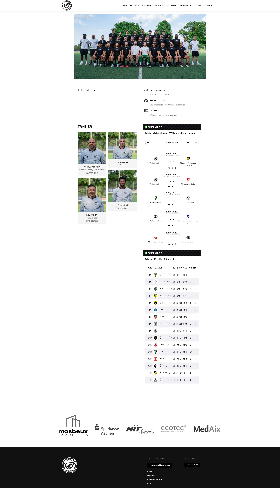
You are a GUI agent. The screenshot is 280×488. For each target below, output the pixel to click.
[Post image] (79, 430)
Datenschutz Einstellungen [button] (160, 465)
